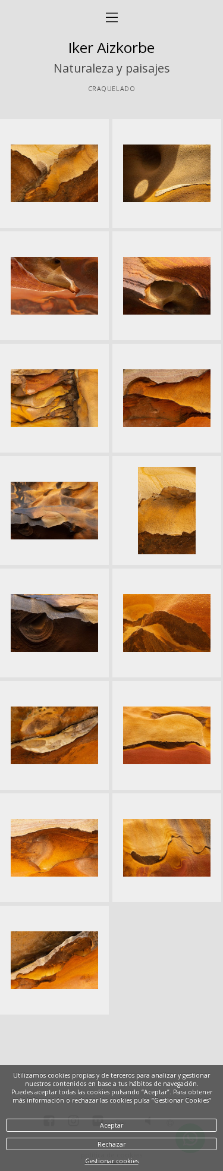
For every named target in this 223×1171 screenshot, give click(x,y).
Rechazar (111, 1144)
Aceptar (111, 1125)
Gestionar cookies (112, 1161)
